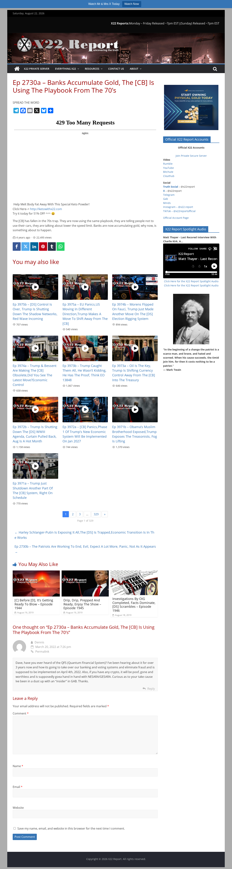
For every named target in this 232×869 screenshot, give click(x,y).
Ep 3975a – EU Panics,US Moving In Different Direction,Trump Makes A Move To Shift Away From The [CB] (85, 314)
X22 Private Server (36, 68)
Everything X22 (65, 68)
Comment (21, 713)
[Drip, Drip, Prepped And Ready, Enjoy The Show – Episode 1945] (85, 573)
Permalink (42, 652)
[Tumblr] (52, 246)
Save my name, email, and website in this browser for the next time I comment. (71, 828)
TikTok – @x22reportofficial (179, 211)
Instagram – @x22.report (178, 207)
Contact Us (116, 68)
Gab (165, 198)
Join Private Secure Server (191, 155)
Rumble (168, 163)
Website (18, 808)
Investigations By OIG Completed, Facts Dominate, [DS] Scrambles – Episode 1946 (134, 605)
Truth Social (170, 186)
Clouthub (168, 176)
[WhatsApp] (61, 246)
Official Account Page (176, 217)
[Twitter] (25, 246)
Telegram (169, 194)
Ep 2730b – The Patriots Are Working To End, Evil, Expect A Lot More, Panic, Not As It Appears (85, 549)
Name (18, 766)
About (134, 68)
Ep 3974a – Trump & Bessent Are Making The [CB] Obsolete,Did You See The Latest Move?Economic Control (34, 375)
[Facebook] (17, 246)
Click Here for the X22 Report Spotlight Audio (191, 281)
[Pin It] (43, 246)
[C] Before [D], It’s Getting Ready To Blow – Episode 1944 (33, 604)
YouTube (168, 168)
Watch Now (131, 3)
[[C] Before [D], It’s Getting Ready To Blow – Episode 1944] (36, 573)
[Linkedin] (34, 246)
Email (17, 787)
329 (96, 514)
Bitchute (168, 172)
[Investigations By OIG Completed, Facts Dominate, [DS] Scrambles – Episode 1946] (134, 573)
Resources (92, 68)
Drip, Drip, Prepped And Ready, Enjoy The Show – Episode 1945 (82, 604)
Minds (167, 203)
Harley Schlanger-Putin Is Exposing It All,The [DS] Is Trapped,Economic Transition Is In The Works (84, 535)
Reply (151, 689)
